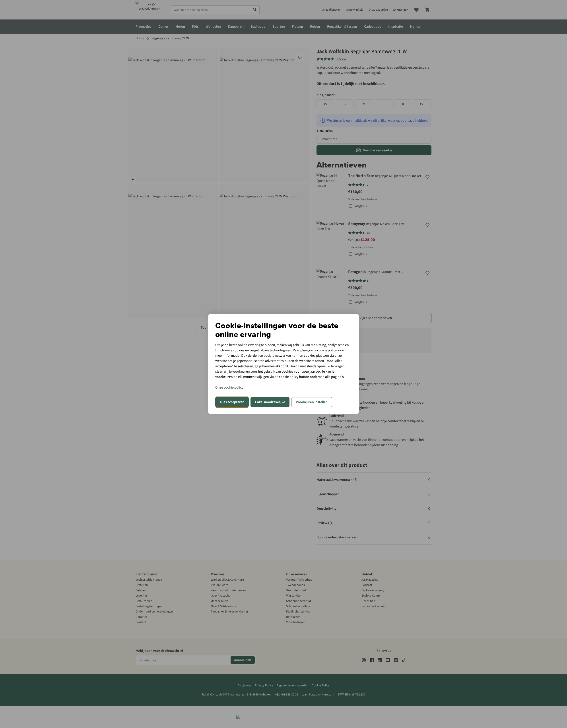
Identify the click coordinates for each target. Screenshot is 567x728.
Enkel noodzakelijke (270, 402)
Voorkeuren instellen (312, 402)
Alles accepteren (232, 402)
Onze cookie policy (229, 387)
